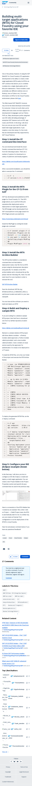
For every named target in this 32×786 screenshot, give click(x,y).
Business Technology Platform (10, 611)
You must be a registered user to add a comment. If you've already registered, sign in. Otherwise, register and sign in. (15, 571)
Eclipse (26, 538)
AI (17, 599)
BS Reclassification (22, 602)
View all (4, 752)
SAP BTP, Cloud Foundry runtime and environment (15, 62)
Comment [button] (25, 556)
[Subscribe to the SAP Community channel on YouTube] (17, 761)
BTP (4, 605)
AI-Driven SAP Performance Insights (13, 653)
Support (24, 777)
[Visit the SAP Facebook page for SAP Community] (11, 761)
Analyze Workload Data (8, 602)
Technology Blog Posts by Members (14, 655)
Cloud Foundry (18, 538)
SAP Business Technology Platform (11, 66)
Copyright (8, 772)
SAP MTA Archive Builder (10, 284)
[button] (8, 53)
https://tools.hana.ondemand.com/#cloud (15, 219)
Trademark (8, 777)
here (19, 98)
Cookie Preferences (8, 781)
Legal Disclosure (24, 772)
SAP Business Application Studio (11, 58)
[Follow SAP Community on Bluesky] (14, 761)
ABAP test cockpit (7, 596)
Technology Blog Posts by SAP (11, 7)
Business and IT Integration (15, 605)
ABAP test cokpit (19, 596)
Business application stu (9, 608)
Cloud (10, 538)
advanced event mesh (8, 599)
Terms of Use (24, 767)
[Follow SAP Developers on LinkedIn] (21, 761)
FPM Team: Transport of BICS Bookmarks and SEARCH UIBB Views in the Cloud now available (15, 625)
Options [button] (14, 43)
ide (4, 541)
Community (12, 2)
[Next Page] (17, 614)
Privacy (8, 767)
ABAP (4, 590)
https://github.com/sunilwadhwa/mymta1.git (15, 328)
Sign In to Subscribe (21, 40)
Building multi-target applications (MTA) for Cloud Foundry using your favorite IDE (15, 23)
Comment (9, 578)
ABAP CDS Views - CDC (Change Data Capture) (14, 593)
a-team (4, 538)
